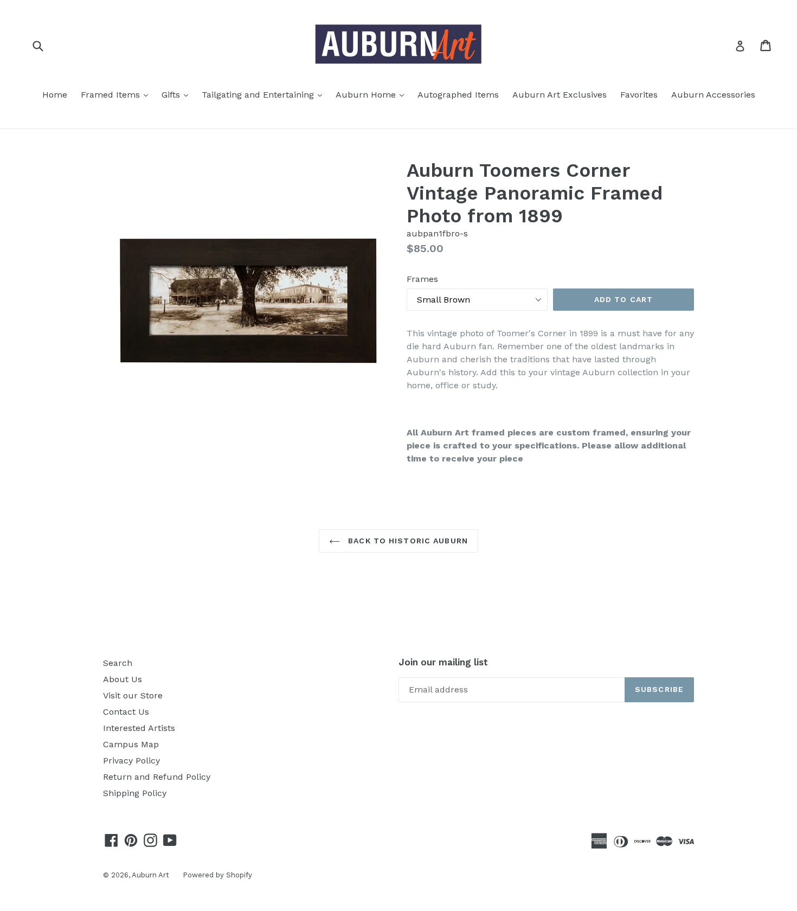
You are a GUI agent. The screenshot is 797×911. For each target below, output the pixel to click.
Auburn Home (372, 94)
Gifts (178, 94)
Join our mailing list (443, 662)
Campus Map (131, 744)
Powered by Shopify (217, 875)
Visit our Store (133, 695)
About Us (122, 679)
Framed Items (117, 94)
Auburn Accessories (713, 94)
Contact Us (126, 712)
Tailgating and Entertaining (264, 94)
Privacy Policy (131, 760)
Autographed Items (458, 94)
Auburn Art (150, 875)
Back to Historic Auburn (406, 540)
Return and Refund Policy (156, 777)
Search (117, 663)
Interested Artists (139, 728)
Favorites (639, 94)
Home (54, 94)
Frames (422, 279)
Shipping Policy (134, 793)
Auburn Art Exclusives (559, 94)
